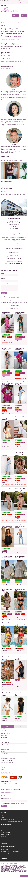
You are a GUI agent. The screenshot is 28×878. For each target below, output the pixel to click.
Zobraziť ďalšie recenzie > (6, 792)
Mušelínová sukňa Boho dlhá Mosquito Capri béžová (7, 490)
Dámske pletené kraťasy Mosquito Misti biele (20, 557)
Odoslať (4, 293)
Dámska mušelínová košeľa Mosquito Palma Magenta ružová (20, 348)
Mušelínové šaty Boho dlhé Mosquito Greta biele (20, 418)
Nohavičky (4, 735)
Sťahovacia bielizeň (6, 747)
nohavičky (17, 124)
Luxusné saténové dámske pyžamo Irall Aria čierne (19, 658)
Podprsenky (4, 753)
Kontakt (26, 2)
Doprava (22, 2)
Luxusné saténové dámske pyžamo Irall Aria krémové (6, 418)
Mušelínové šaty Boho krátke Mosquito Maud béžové (7, 589)
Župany (3, 751)
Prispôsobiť (3, 876)
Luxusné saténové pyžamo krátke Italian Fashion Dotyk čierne (7, 526)
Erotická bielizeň (5, 742)
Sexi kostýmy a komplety (7, 762)
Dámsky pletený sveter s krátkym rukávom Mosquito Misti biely (7, 558)
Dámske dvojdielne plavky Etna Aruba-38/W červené (20, 624)
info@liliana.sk (15, 44)
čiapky (9, 125)
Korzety (3, 765)
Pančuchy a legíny (6, 740)
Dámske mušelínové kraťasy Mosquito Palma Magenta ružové (7, 383)
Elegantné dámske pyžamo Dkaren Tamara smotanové (7, 694)
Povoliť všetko (24, 876)
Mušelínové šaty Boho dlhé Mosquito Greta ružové (7, 312)
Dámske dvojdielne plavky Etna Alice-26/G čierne (20, 589)
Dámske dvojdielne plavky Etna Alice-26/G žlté (7, 624)
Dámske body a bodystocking (8, 758)
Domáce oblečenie (6, 744)
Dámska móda (4, 737)
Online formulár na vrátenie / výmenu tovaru (11, 61)
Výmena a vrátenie (16, 2)
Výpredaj (3, 769)
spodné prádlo (12, 91)
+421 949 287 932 (17, 36)
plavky (17, 91)
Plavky (3, 728)
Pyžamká (3, 731)
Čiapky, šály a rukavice (7, 760)
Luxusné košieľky (5, 749)
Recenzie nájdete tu (18, 184)
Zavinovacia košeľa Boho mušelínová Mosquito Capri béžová (20, 454)
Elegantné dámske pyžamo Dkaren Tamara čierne (20, 694)
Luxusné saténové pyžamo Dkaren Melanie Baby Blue (20, 526)
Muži (21, 726)
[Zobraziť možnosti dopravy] (12, 778)
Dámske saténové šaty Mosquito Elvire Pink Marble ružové (7, 348)
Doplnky (3, 767)
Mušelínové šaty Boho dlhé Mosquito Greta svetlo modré (7, 454)
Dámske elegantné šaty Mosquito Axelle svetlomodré (20, 383)
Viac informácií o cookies (6, 873)
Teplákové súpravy (6, 733)
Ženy (7, 726)
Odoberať (4, 805)
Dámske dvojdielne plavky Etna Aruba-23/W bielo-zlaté (7, 658)
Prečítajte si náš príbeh (19, 159)
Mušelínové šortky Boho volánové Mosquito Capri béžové (20, 490)
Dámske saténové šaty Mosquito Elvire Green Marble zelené (20, 312)
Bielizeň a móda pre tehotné (8, 756)
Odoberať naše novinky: (6, 798)
